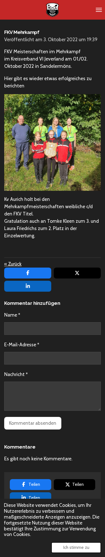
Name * (12, 315)
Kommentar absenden (32, 423)
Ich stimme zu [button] (76, 547)
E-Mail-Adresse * (21, 344)
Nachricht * (16, 374)
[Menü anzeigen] (99, 10)
